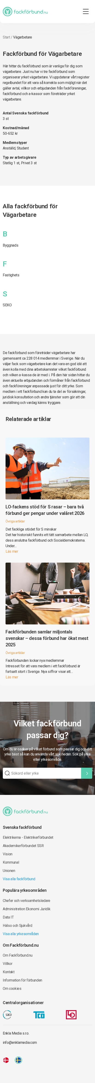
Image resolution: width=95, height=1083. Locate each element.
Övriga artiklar (15, 521)
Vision (7, 854)
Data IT (8, 917)
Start (6, 37)
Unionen (9, 870)
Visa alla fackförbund (19, 879)
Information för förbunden (22, 980)
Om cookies (12, 988)
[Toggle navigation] (85, 11)
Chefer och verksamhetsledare (26, 900)
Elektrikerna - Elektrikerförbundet (28, 837)
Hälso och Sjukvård (17, 925)
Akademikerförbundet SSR (23, 846)
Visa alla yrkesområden (21, 934)
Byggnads (10, 245)
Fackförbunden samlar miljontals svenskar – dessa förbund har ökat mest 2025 (47, 638)
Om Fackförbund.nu (18, 955)
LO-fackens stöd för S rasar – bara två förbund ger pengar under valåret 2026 (45, 510)
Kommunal (11, 862)
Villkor (7, 963)
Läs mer (12, 551)
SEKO (7, 305)
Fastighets (11, 275)
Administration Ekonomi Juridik (26, 909)
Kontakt (9, 972)
